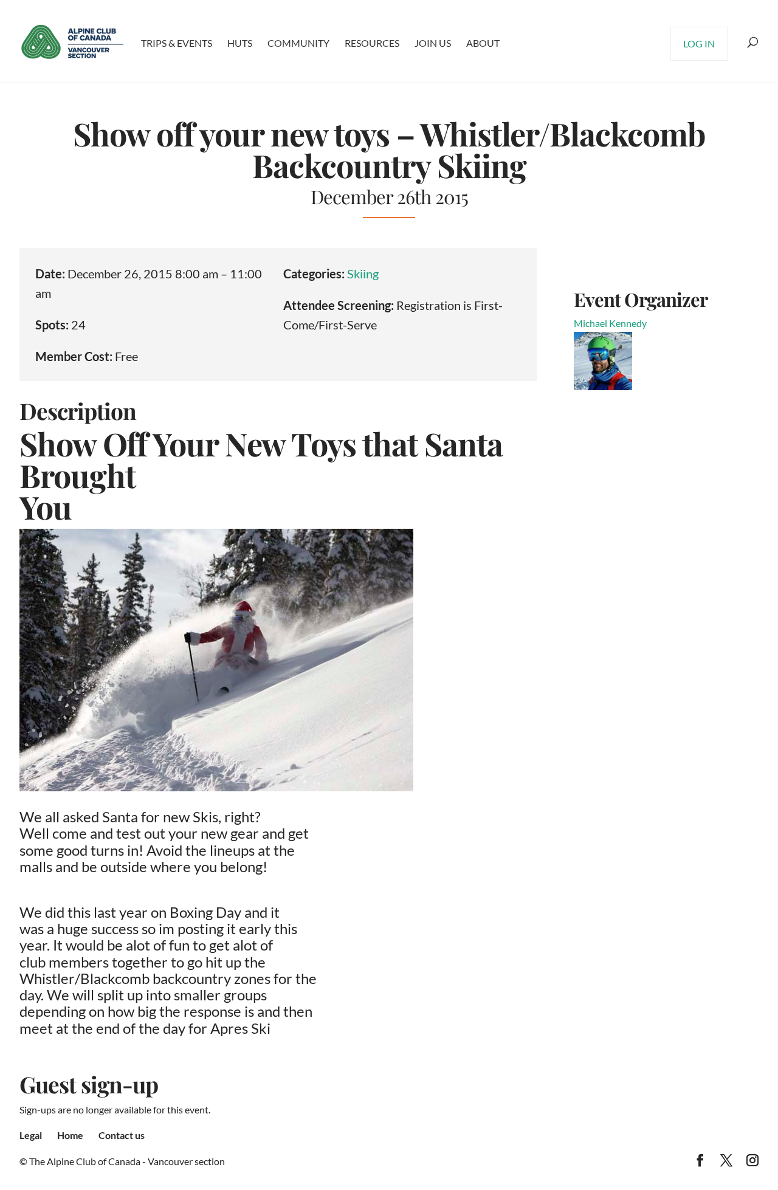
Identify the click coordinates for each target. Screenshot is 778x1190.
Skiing (363, 273)
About (483, 43)
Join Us (433, 43)
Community (298, 43)
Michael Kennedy (610, 323)
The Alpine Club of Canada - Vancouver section (127, 1161)
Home (70, 1135)
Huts (239, 43)
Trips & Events (176, 43)
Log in (699, 43)
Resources (372, 43)
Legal (30, 1135)
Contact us (121, 1135)
